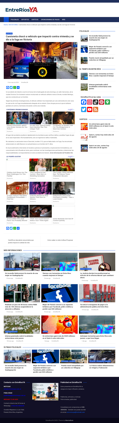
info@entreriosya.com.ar (12, 389)
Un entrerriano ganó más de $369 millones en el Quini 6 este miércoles (101, 126)
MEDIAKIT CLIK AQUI (11, 399)
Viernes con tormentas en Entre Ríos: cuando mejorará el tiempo (101, 75)
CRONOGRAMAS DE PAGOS (50, 19)
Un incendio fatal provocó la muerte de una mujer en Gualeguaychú (99, 38)
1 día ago (46, 341)
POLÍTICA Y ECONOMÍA (86, 268)
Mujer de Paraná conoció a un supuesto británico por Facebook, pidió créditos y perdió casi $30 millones (100, 50)
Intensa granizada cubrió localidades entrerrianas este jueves (100, 87)
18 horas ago (10, 341)
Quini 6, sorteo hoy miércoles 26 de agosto (101, 136)
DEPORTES (25, 19)
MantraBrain (69, 420)
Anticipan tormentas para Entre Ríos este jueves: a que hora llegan (96, 337)
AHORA (7, 300)
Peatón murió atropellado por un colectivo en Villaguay (101, 59)
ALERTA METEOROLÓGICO (49, 268)
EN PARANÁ (45, 300)
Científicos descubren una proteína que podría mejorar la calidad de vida (21, 241)
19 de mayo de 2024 (13, 82)
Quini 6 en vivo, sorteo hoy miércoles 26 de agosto (99, 147)
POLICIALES (15, 19)
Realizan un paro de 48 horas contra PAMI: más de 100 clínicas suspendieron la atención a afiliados (21, 307)
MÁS (63, 19)
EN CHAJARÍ (92, 361)
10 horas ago (85, 309)
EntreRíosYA (24, 82)
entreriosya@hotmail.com (76, 412)
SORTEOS (35, 19)
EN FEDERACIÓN (100, 361)
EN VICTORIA (9, 33)
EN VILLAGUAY (65, 361)
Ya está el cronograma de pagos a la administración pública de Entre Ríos (94, 306)
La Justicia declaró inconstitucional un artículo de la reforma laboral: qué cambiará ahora (97, 275)
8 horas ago (10, 278)
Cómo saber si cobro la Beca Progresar (60, 240)
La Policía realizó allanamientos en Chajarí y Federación (101, 367)
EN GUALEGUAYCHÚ (10, 268)
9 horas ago (47, 278)
